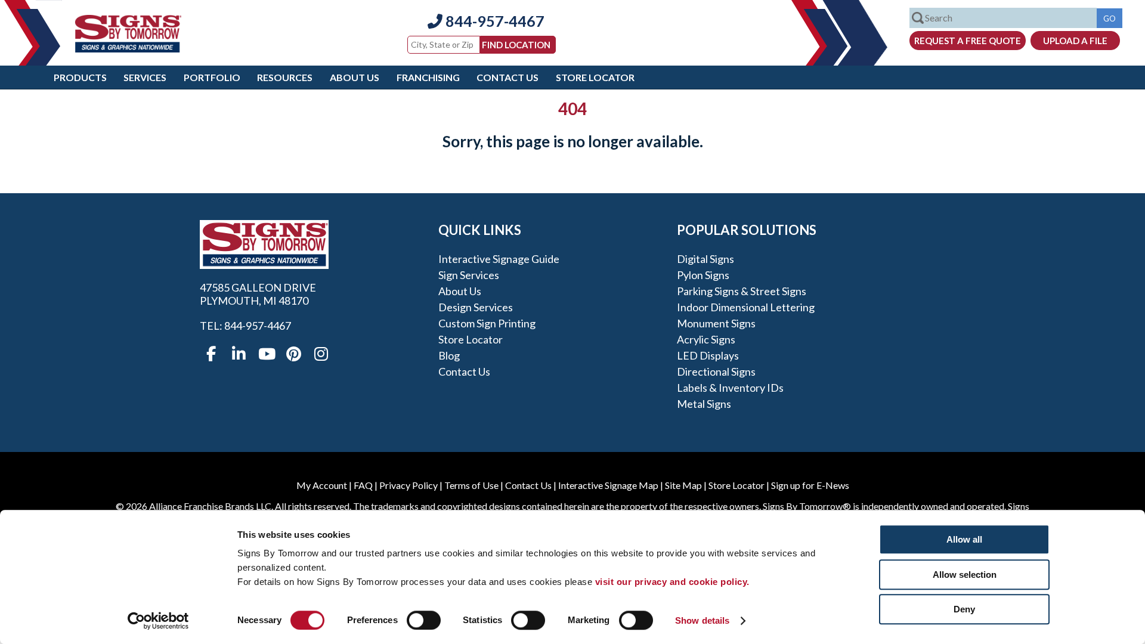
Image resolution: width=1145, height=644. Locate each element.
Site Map (683, 485)
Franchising (428, 77)
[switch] (424, 620)
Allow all (964, 539)
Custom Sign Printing (487, 323)
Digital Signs (705, 258)
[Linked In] (238, 354)
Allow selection (965, 574)
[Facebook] (211, 354)
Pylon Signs (703, 274)
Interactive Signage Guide (498, 258)
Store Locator (595, 77)
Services (144, 77)
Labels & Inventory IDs (730, 387)
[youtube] (266, 354)
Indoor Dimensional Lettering (746, 307)
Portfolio (212, 77)
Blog (449, 355)
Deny (964, 609)
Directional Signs (716, 371)
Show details (702, 620)
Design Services (475, 307)
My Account (321, 485)
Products (80, 77)
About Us (354, 77)
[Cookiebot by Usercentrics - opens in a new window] (158, 621)
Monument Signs (716, 323)
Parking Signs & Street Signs (741, 291)
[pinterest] (293, 354)
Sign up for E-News (810, 485)
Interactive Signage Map (608, 485)
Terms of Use (471, 485)
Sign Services (468, 274)
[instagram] (321, 354)
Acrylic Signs (706, 339)
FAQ (363, 485)
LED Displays (708, 355)
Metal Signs (704, 403)
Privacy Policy (408, 485)
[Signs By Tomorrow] (128, 48)
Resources (284, 77)
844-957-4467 (493, 21)
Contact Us (507, 77)
